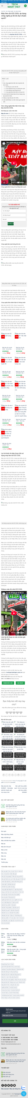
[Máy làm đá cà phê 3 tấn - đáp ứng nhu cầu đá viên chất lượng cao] (21, 411)
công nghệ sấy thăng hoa (7, 889)
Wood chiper (4, 997)
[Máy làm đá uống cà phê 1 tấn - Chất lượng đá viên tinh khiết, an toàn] (7, 434)
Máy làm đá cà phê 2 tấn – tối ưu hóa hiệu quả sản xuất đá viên (7, 348)
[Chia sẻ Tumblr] (21, 775)
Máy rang (4, 853)
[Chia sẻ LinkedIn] (18, 775)
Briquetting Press (6, 964)
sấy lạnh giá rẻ (16, 907)
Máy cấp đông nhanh (7, 834)
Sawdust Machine (15, 990)
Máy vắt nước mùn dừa (20, 979)
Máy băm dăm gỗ (5, 971)
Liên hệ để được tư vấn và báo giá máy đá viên (14, 100)
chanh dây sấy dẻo (6, 881)
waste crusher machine (18, 995)
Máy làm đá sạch (6, 846)
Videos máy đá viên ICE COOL (11, 98)
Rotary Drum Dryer (6, 990)
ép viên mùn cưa (19, 920)
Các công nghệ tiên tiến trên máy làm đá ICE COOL (13, 84)
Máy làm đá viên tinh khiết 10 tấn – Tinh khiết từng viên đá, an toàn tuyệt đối (7, 372)
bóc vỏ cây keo (18, 871)
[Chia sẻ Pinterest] (12, 775)
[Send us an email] (11, 1085)
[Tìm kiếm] (25, 5)
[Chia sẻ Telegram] (24, 775)
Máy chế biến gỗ (6, 837)
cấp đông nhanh (18, 889)
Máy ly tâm (4, 850)
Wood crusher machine (14, 997)
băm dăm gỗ (13, 873)
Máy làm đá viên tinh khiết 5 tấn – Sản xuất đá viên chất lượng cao (20, 372)
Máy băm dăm (20, 969)
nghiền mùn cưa (18, 899)
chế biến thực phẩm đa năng (8, 886)
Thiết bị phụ (4, 862)
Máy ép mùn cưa (14, 982)
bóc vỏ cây (11, 871)
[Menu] (2, 6)
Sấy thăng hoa (18, 915)
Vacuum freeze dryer (13, 992)
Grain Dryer (17, 966)
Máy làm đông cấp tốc (15, 974)
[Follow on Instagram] (5, 1085)
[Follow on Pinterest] (14, 1085)
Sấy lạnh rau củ (5, 912)
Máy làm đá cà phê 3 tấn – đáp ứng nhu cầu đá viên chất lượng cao (21, 420)
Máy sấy (3, 859)
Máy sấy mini (12, 897)
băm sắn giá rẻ (17, 879)
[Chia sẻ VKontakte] (15, 775)
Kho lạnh (3, 831)
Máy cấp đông (14, 971)
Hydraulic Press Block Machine (9, 969)
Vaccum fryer (5, 992)
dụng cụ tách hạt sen (6, 892)
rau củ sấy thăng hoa (6, 902)
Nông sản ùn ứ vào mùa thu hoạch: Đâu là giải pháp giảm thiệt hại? (16, 812)
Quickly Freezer (13, 987)
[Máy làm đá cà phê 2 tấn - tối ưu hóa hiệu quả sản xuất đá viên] (7, 339)
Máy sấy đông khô (14, 977)
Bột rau (23, 879)
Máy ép (3, 843)
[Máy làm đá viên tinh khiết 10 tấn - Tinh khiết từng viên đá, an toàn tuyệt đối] (7, 363)
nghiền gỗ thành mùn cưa (7, 899)
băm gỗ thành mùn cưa (7, 879)
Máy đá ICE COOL (5, 984)
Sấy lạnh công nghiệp (6, 907)
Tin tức (3, 11)
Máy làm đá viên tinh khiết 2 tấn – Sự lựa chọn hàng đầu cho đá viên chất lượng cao (20, 396)
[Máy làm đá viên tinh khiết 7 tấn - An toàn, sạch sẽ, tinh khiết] (21, 339)
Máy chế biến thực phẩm (8, 840)
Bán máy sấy (4, 871)
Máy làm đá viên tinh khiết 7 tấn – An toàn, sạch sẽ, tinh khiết (20, 348)
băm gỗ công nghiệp (6, 876)
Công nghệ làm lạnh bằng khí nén (13, 90)
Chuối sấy (4, 884)
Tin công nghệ (9, 11)
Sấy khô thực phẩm (6, 905)
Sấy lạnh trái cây (5, 915)
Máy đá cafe (22, 982)
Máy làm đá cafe (5, 974)
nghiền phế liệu (5, 987)
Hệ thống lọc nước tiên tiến (12, 86)
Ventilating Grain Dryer (7, 995)
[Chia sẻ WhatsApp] (3, 775)
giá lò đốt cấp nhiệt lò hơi (7, 966)
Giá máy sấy (4, 894)
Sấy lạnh (14, 905)
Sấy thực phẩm (5, 918)
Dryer (12, 964)
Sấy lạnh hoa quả (5, 910)
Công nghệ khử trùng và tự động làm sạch (15, 88)
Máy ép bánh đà (5, 982)
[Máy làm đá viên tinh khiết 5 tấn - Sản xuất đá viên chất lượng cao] (21, 363)
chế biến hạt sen (11, 884)
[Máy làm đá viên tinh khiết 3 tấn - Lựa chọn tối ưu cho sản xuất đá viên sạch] (7, 386)
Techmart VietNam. (19, 1094)
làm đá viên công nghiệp (14, 894)
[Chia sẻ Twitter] (9, 775)
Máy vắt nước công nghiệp (8, 979)
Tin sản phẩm (17, 11)
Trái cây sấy (12, 918)
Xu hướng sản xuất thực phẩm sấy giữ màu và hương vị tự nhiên (16, 819)
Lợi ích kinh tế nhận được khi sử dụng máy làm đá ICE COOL (14, 95)
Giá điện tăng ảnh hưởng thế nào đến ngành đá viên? (15, 805)
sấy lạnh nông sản (15, 910)
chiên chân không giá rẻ (17, 881)
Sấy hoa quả (15, 902)
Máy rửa (3, 856)
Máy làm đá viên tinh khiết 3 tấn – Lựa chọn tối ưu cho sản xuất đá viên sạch (6, 396)
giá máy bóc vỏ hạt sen (18, 892)
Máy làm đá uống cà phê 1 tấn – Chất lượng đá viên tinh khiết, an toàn (7, 444)
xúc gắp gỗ (11, 920)
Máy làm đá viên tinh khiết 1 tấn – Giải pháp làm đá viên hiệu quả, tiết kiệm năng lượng (6, 420)
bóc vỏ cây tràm (5, 873)
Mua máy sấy (4, 897)
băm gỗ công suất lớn (17, 876)
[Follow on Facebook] (2, 1085)
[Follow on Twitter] (8, 1085)
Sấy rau (12, 915)
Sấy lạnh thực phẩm (14, 912)
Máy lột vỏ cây (5, 977)
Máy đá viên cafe (15, 984)
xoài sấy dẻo (4, 920)
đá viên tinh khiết (5, 923)
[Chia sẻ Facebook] (6, 775)
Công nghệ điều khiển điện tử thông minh (15, 92)
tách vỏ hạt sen (20, 918)
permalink (13, 782)
